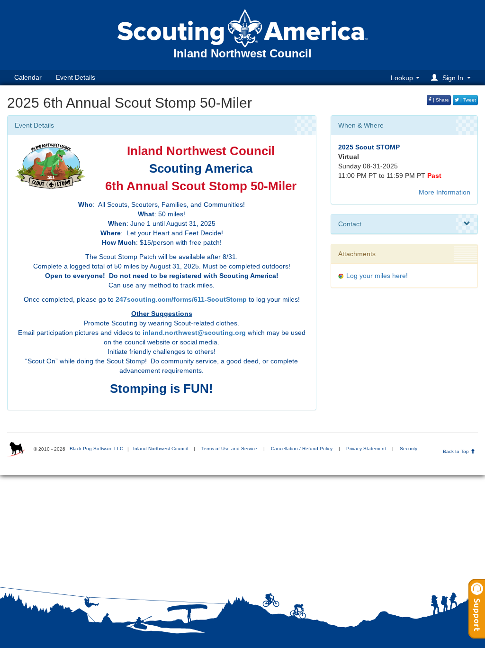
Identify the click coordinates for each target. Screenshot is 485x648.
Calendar (28, 77)
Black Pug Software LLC (96, 448)
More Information (444, 192)
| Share (440, 99)
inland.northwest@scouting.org (194, 332)
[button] (452, 77)
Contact (349, 224)
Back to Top (456, 451)
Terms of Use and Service (229, 448)
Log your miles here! (377, 275)
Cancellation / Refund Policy (301, 448)
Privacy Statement (366, 448)
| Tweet (467, 99)
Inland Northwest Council (160, 448)
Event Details (75, 77)
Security (408, 448)
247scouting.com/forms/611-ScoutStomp (181, 299)
